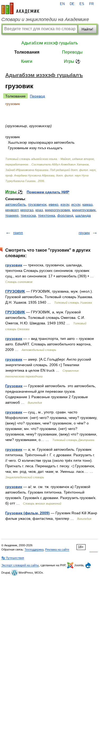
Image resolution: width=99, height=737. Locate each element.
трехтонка (46, 215)
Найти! (87, 29)
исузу (75, 204)
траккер (11, 215)
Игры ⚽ (72, 61)
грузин (84, 233)
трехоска (28, 215)
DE (72, 4)
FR (91, 4)
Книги (26, 61)
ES (81, 4)
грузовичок (37, 204)
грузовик (13, 265)
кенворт (11, 210)
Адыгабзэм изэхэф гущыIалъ (49, 43)
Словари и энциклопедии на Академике (45, 19)
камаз (87, 204)
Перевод (37, 96)
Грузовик (13, 386)
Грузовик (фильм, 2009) (27, 513)
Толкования (26, 52)
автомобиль (15, 204)
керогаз (26, 210)
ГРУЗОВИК (15, 291)
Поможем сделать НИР (48, 192)
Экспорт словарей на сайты (20, 565)
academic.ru (20, 8)
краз (39, 210)
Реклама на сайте (57, 549)
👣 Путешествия (12, 557)
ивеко (53, 204)
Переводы (72, 52)
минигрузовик (84, 210)
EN (62, 4)
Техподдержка (34, 549)
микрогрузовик (57, 210)
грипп (18, 233)
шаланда (83, 215)
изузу (64, 204)
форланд (65, 215)
